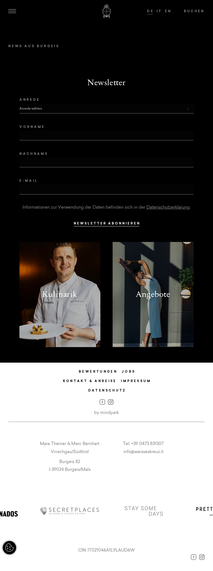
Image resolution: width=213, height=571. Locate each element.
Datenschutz (107, 390)
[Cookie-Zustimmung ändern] (9, 547)
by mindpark (106, 412)
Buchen (194, 10)
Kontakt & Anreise (90, 380)
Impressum (136, 380)
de (150, 10)
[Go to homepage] (106, 11)
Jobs (128, 371)
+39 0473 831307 (147, 443)
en (168, 10)
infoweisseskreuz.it (143, 451)
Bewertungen (98, 371)
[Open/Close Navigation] (12, 11)
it (159, 10)
